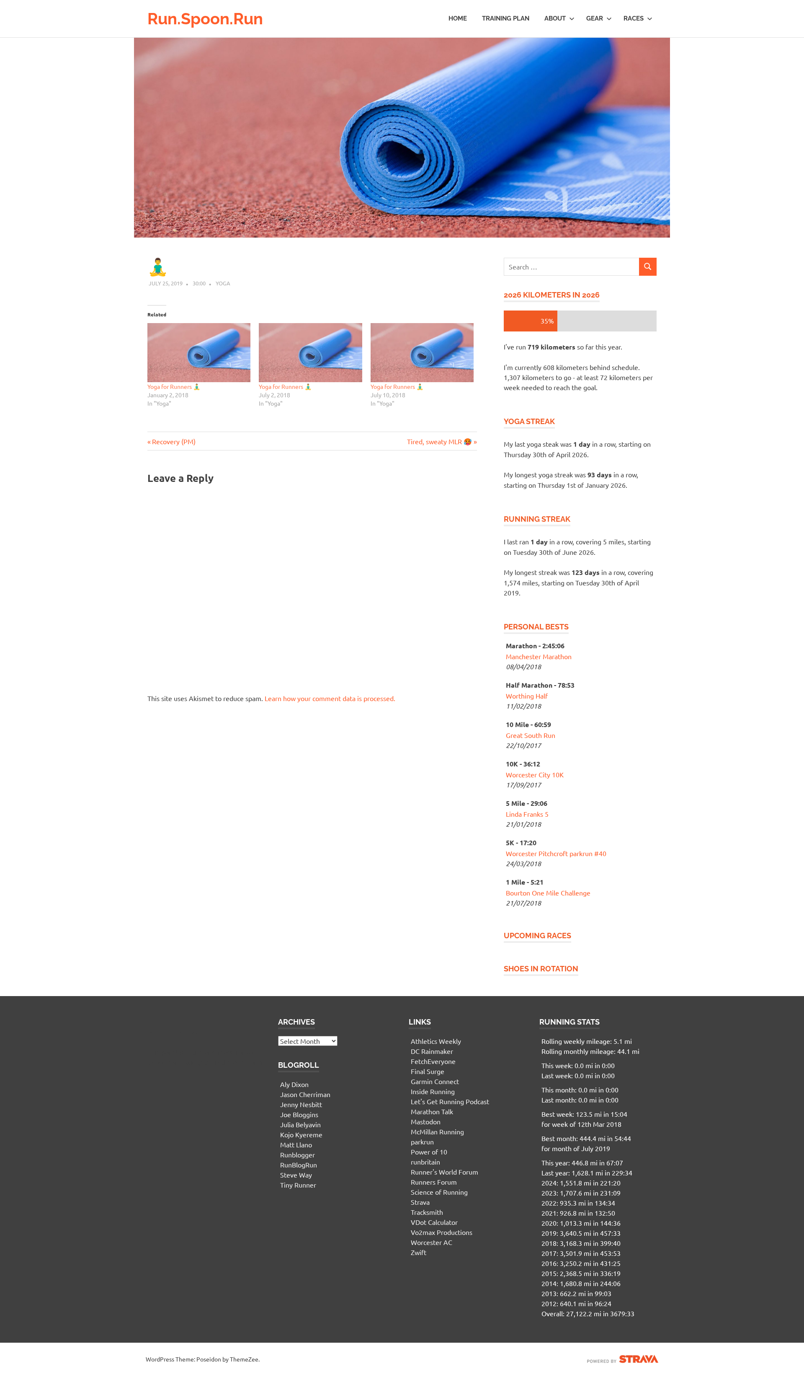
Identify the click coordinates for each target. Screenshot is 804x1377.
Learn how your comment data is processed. (330, 698)
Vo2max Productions (441, 1232)
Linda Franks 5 (527, 814)
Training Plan (505, 18)
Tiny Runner (298, 1184)
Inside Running (433, 1091)
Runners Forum (434, 1182)
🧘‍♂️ (157, 267)
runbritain (425, 1161)
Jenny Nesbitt (301, 1104)
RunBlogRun (298, 1164)
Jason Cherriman (305, 1094)
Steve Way (296, 1174)
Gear (594, 18)
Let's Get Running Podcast (450, 1101)
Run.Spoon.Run (205, 18)
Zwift (418, 1252)
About (555, 18)
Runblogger (297, 1154)
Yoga (223, 283)
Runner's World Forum (444, 1171)
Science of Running (439, 1192)
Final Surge (427, 1071)
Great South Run (530, 735)
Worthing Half (527, 695)
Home (457, 18)
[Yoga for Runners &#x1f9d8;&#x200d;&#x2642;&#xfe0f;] (198, 352)
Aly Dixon (294, 1084)
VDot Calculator (434, 1222)
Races (634, 18)
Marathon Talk (432, 1111)
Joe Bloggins (299, 1114)
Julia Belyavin (300, 1124)
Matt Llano (296, 1144)
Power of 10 (429, 1151)
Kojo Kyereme (301, 1134)
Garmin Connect (435, 1081)
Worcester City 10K (535, 774)
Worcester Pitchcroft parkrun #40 (556, 853)
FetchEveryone (433, 1061)
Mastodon (426, 1121)
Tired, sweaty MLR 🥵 (439, 441)
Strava (420, 1202)
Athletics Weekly (436, 1041)
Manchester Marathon (539, 656)
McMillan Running (437, 1131)
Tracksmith (427, 1212)
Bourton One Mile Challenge (548, 892)
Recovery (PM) (174, 441)
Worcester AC (431, 1242)
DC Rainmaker (432, 1051)
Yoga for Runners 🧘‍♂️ (173, 386)
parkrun (422, 1141)
